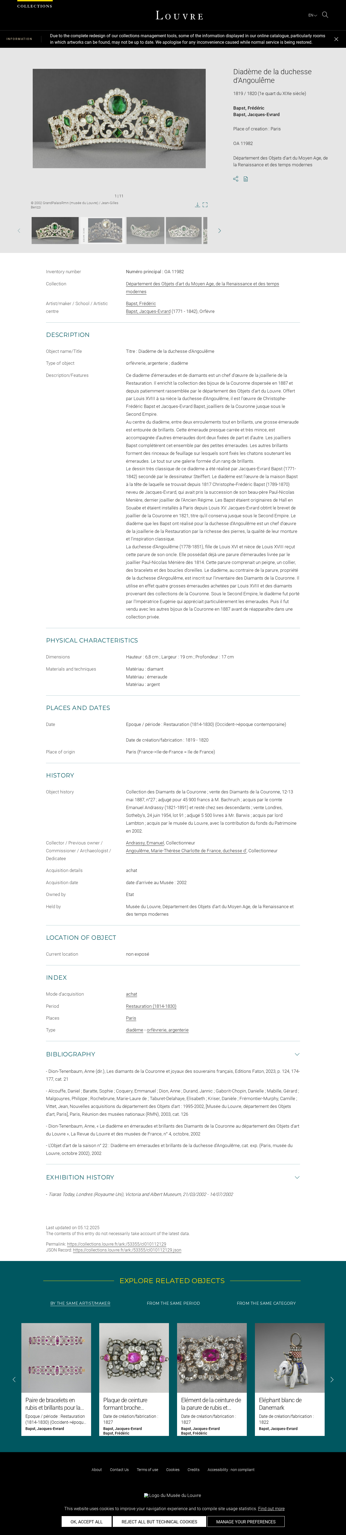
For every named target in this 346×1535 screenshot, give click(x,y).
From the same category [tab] (266, 1303)
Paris (131, 1018)
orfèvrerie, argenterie (168, 1030)
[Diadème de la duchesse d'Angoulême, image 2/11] (102, 230)
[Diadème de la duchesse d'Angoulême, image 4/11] (183, 230)
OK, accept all (87, 1521)
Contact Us (119, 1470)
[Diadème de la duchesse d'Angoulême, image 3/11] (145, 230)
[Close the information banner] (336, 39)
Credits (193, 1470)
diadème (134, 1030)
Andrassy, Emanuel (145, 843)
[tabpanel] (173, 1379)
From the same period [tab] (173, 1303)
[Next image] (211, 231)
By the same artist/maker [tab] (80, 1303)
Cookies (172, 1470)
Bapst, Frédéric (248, 108)
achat (131, 994)
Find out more (271, 1508)
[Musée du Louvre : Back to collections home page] (179, 15)
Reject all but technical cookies (159, 1521)
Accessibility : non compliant (231, 1470)
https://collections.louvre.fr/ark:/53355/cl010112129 (116, 1244)
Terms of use (147, 1470)
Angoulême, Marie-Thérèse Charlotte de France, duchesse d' (186, 850)
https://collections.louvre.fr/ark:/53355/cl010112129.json (127, 1250)
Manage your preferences (246, 1521)
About (97, 1470)
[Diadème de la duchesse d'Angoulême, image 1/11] (55, 230)
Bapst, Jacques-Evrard (256, 114)
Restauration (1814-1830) (151, 1006)
